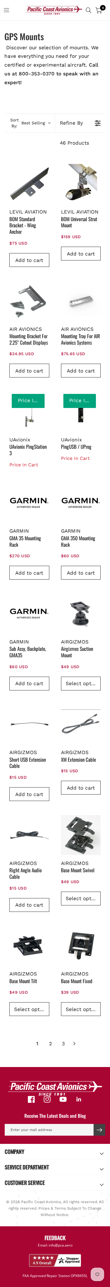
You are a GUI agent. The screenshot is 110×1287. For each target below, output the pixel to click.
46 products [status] (74, 143)
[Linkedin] (78, 1099)
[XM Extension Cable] (81, 724)
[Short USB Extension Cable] (29, 724)
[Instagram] (47, 1099)
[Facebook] (31, 1099)
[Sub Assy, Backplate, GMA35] (29, 614)
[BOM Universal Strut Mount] (81, 184)
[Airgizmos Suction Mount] (81, 614)
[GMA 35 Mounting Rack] (29, 503)
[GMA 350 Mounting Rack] (81, 503)
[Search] (88, 10)
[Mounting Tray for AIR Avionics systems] (81, 301)
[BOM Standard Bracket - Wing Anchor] (29, 184)
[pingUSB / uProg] (81, 411)
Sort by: (27, 123)
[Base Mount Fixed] (81, 946)
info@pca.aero (60, 1245)
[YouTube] (63, 1099)
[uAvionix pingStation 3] (29, 411)
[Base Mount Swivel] (81, 835)
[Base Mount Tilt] (29, 946)
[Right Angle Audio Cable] (29, 835)
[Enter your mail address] (99, 1130)
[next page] (74, 1043)
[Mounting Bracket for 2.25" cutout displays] (29, 301)
